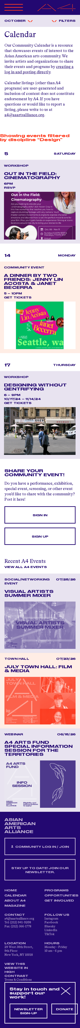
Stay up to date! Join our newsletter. (40, 870)
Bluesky (49, 926)
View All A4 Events (25, 567)
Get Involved (59, 900)
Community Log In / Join (41, 847)
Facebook (51, 922)
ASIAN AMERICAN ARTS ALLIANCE (20, 826)
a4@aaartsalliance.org (24, 115)
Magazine (15, 905)
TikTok (49, 934)
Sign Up (40, 536)
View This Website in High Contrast (16, 970)
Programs (56, 890)
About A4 (15, 900)
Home (10, 890)
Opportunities (61, 895)
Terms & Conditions (18, 979)
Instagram (51, 918)
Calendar (15, 895)
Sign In (40, 515)
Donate (64, 1009)
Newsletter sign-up (28, 1011)
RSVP (9, 187)
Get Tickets (18, 297)
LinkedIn (50, 930)
